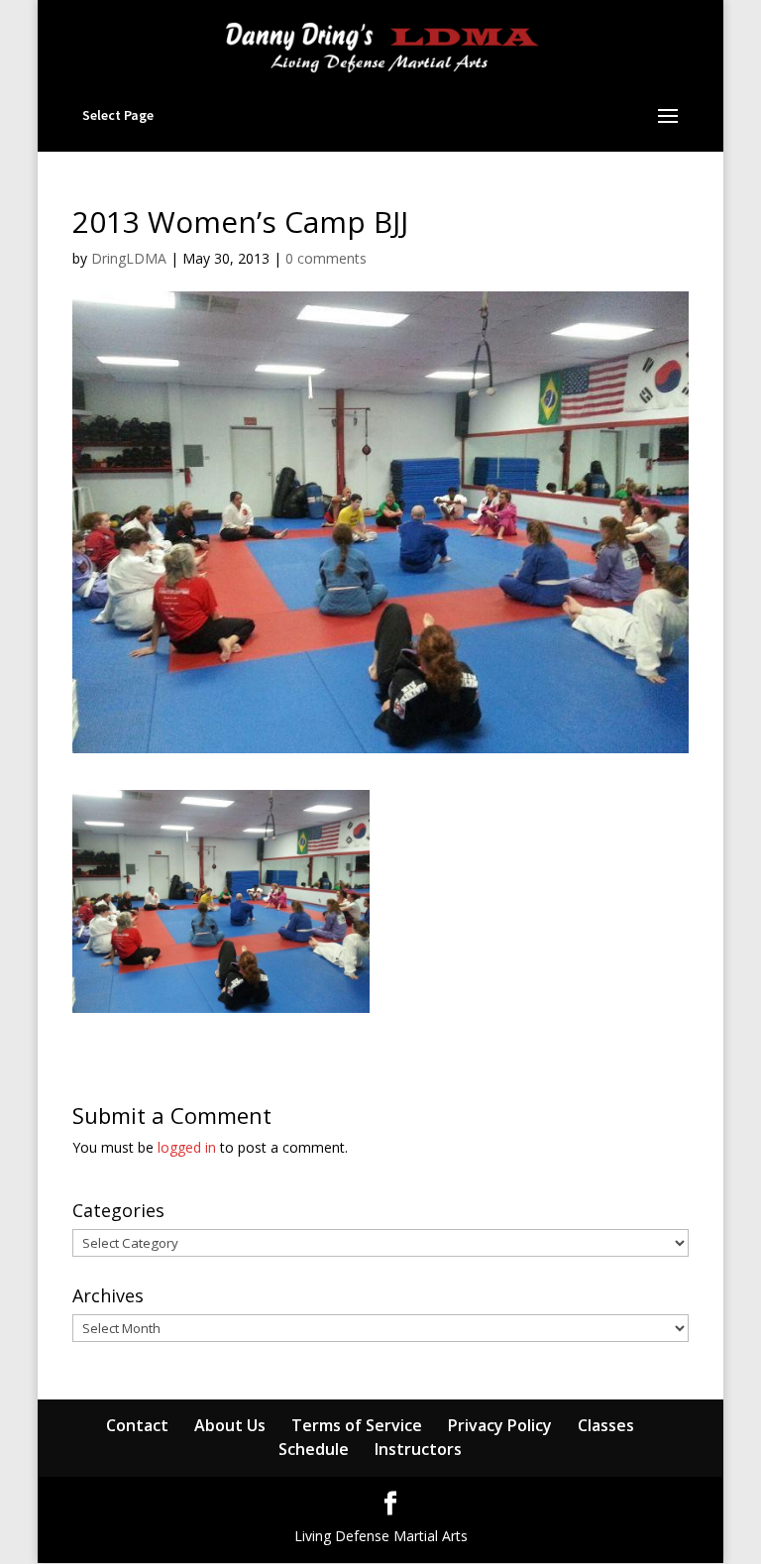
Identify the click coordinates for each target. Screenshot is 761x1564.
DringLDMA (128, 258)
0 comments (326, 258)
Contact (137, 1425)
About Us (230, 1425)
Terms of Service (356, 1425)
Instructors (418, 1449)
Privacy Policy (500, 1425)
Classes (606, 1425)
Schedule (313, 1449)
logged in (187, 1147)
